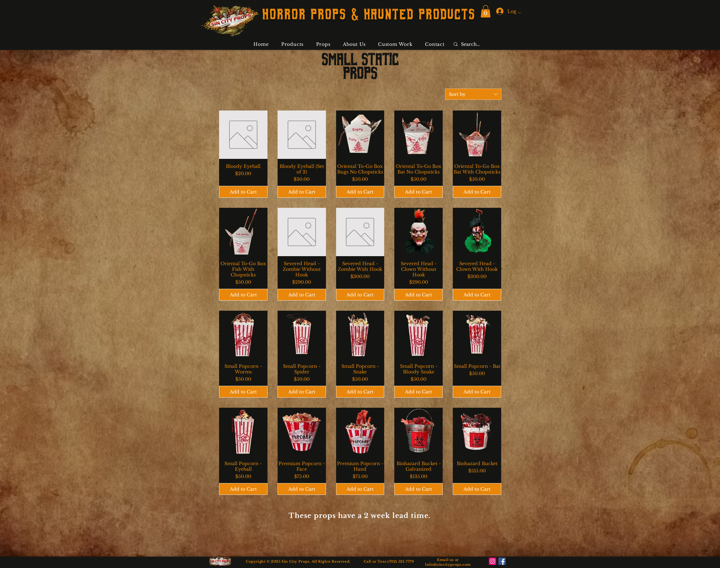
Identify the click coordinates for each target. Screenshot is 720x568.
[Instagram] (492, 561)
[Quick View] (243, 135)
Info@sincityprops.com (448, 564)
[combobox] (473, 94)
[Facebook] (502, 561)
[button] (485, 11)
